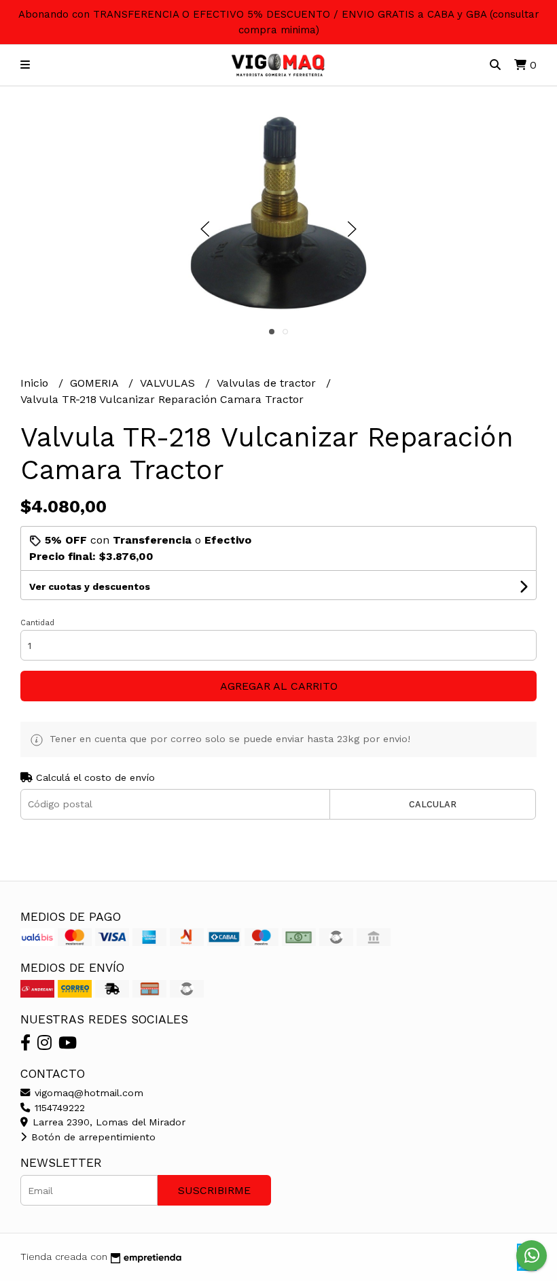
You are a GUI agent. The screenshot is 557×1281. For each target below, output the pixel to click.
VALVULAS (169, 382)
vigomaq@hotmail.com (87, 1092)
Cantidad (37, 622)
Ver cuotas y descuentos (89, 586)
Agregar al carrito (279, 686)
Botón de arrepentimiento (92, 1136)
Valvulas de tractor (268, 382)
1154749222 (58, 1107)
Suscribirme (214, 1190)
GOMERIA (96, 382)
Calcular (432, 804)
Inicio (36, 382)
